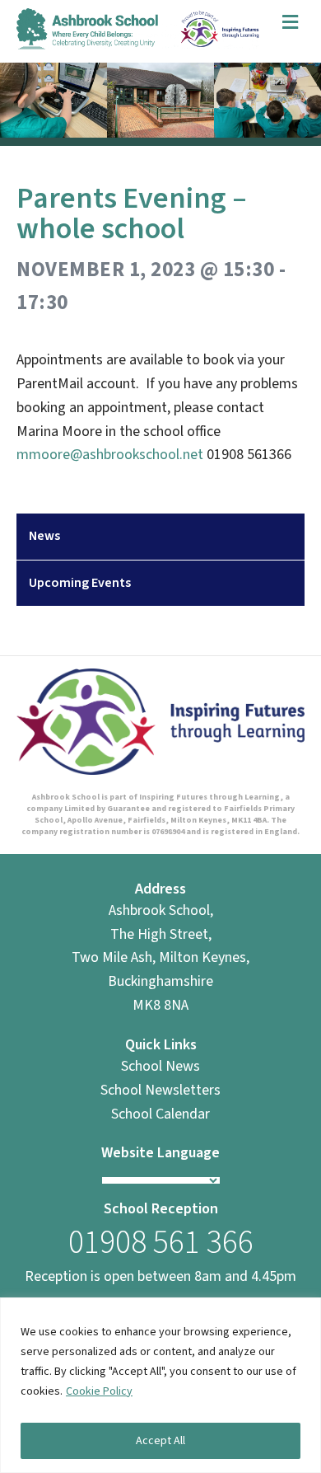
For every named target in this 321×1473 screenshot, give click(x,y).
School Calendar (160, 1114)
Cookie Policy (99, 1391)
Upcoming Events (80, 583)
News (44, 536)
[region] (160, 1385)
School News (160, 1066)
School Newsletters (160, 1090)
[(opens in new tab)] (160, 721)
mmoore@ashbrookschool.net (109, 454)
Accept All (160, 1441)
